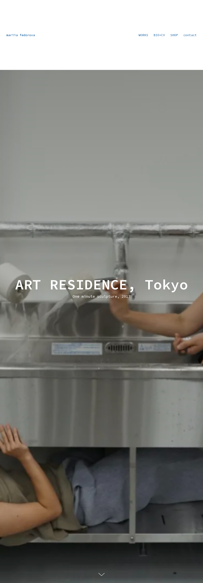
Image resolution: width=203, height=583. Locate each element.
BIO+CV (159, 35)
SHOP (174, 35)
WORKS (143, 35)
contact (190, 35)
